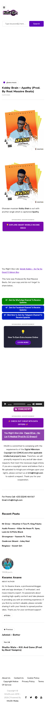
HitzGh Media (12, 701)
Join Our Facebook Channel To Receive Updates (24, 308)
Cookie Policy (33, 678)
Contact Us (19, 678)
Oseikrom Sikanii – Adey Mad (16, 541)
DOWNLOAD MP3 (24, 409)
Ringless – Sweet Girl (12, 546)
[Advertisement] (23, 52)
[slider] (39, 403)
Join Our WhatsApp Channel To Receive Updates (25, 301)
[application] (23, 404)
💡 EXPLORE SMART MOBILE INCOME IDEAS (23, 226)
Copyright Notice (10, 681)
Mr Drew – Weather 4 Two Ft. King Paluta (21, 524)
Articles (7, 615)
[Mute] (33, 404)
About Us (6, 678)
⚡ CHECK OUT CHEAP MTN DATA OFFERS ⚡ (23, 422)
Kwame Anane (12, 577)
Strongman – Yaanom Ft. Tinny (16, 536)
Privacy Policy (28, 681)
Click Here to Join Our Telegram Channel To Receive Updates (24, 316)
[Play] (5, 404)
